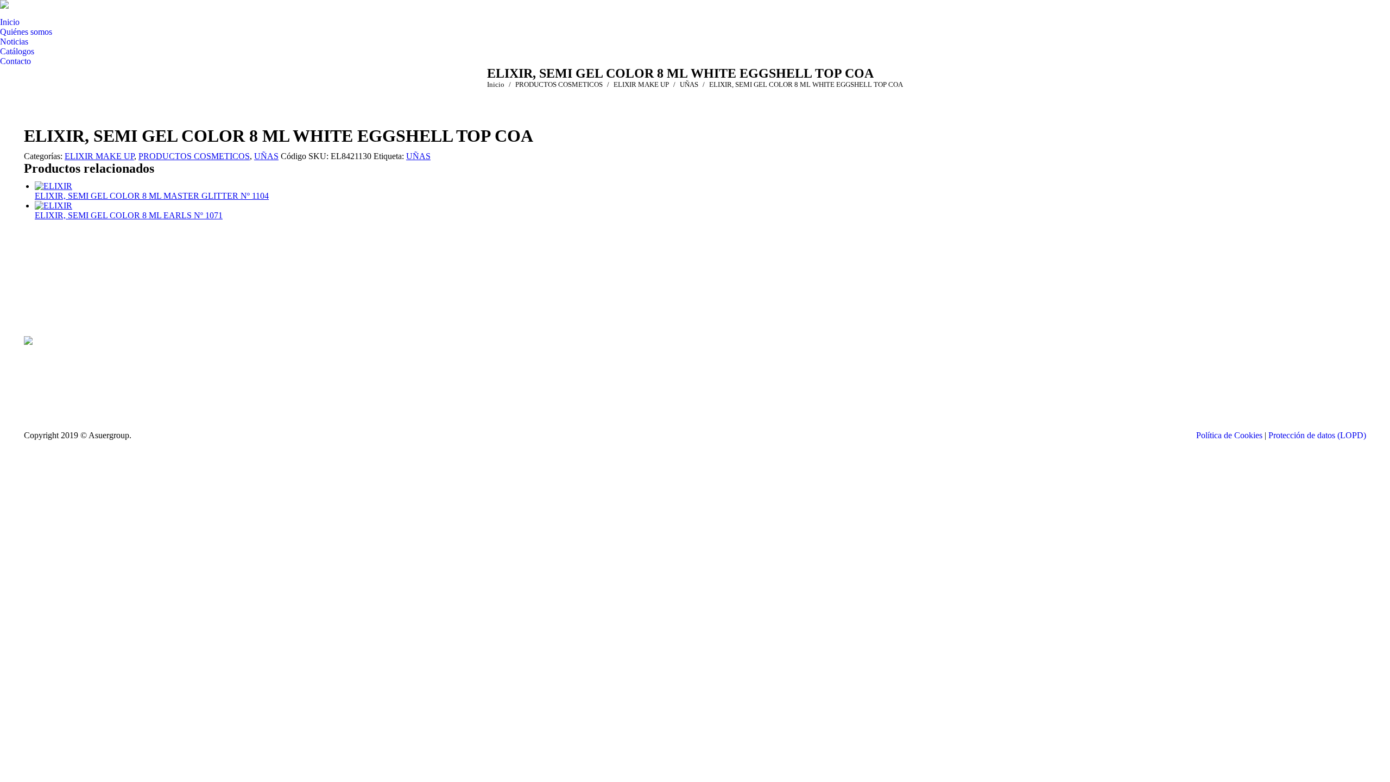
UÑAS (266, 156)
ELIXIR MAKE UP (99, 156)
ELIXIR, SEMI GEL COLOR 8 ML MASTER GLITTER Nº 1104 (152, 195)
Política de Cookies (1229, 435)
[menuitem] (10, 22)
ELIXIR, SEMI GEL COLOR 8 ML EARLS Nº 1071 (129, 215)
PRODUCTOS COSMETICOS (194, 156)
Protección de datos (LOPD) (1317, 435)
